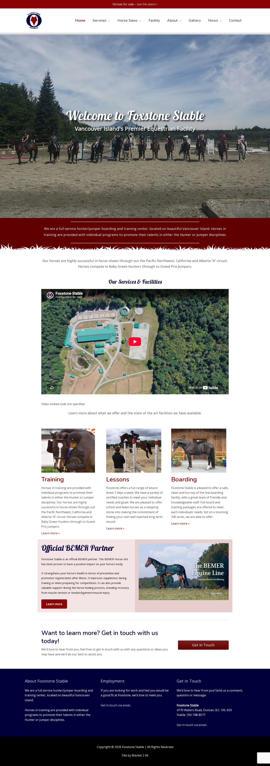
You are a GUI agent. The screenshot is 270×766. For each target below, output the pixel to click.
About (172, 20)
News (213, 20)
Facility (154, 20)
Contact (235, 20)
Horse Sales (127, 20)
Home (80, 20)
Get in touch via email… (116, 705)
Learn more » (50, 533)
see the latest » (147, 4)
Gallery (195, 20)
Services (99, 20)
